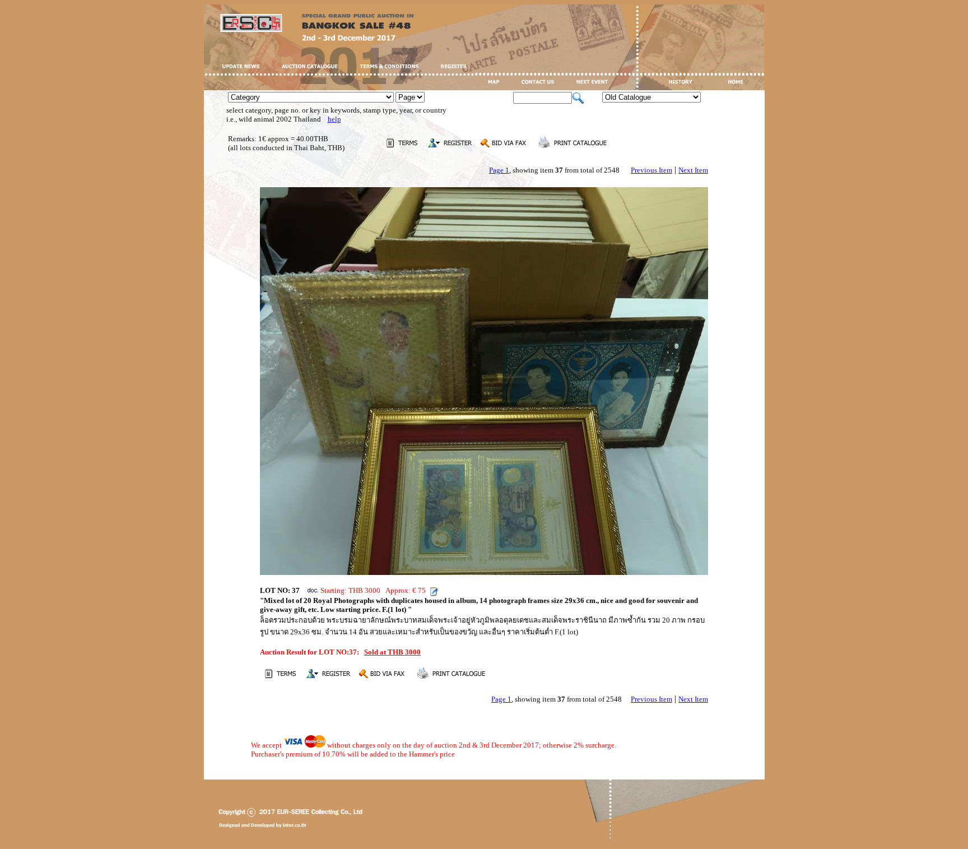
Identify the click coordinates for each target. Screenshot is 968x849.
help (334, 119)
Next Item (693, 170)
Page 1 (499, 170)
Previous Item (651, 170)
